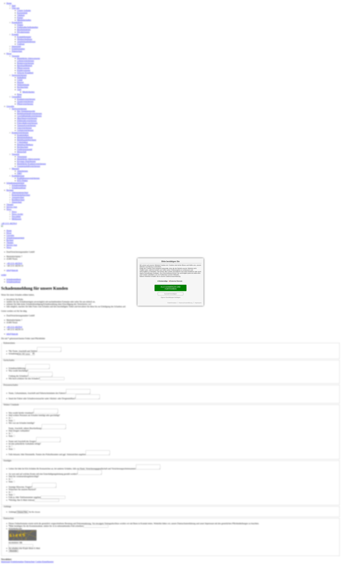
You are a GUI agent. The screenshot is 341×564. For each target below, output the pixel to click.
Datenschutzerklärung (185, 302)
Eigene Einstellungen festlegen (170, 297)
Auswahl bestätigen (170, 294)
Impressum (198, 302)
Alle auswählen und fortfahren (170, 288)
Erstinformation (172, 302)
